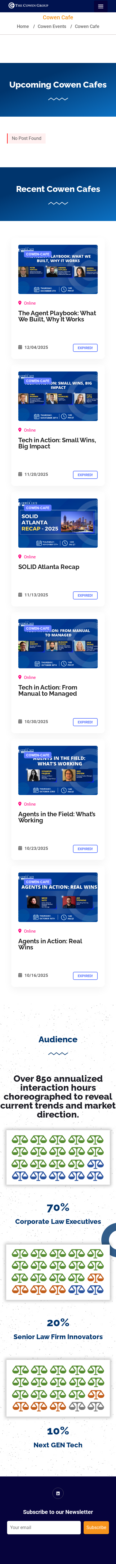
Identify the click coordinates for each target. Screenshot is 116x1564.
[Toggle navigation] (101, 6)
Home (23, 26)
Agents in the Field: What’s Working (56, 817)
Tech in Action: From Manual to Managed (47, 690)
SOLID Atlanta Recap (48, 566)
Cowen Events (52, 26)
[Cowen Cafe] (58, 269)
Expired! (85, 348)
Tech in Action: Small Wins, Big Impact (57, 443)
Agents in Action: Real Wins (50, 944)
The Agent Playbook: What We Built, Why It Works (57, 316)
